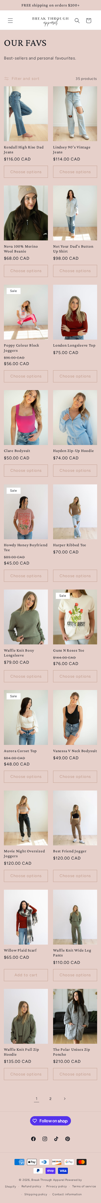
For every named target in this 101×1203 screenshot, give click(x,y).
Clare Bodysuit (17, 450)
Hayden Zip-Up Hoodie (73, 450)
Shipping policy (35, 1194)
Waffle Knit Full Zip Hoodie (21, 1051)
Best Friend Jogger (70, 851)
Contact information (67, 1194)
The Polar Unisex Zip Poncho (71, 1051)
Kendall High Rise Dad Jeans (24, 149)
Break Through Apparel (47, 1180)
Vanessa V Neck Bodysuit (75, 750)
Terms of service (84, 1186)
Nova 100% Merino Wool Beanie (21, 248)
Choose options (26, 172)
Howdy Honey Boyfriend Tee (25, 547)
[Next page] (64, 1098)
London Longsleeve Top (74, 345)
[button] (10, 20)
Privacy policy (56, 1186)
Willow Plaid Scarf (20, 950)
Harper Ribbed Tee (69, 545)
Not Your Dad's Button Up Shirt (73, 248)
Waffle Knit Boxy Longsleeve (19, 652)
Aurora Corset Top (20, 750)
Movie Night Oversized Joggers (24, 853)
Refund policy (31, 1186)
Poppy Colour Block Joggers (21, 347)
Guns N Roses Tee (68, 650)
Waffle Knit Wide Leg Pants (72, 952)
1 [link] (37, 1098)
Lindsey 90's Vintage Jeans (72, 149)
